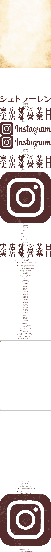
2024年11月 (25, 309)
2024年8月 (25, 314)
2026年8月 (25, 283)
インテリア (23, 231)
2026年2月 (25, 293)
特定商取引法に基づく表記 (25, 549)
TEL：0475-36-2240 (25, 264)
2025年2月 (25, 304)
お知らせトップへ (25, 482)
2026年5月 (25, 288)
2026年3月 (25, 291)
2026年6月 (25, 286)
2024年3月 (25, 322)
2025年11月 (25, 296)
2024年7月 (25, 315)
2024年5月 (25, 319)
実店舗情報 (25, 280)
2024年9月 (25, 312)
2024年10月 (25, 310)
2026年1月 (25, 294)
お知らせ (27, 273)
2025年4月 (25, 301)
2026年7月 (25, 285)
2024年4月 (25, 320)
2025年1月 (25, 306)
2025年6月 (25, 299)
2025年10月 (25, 298)
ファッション (24, 240)
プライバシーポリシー (25, 548)
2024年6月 (25, 317)
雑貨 (22, 234)
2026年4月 (25, 290)
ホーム (21, 273)
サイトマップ (25, 546)
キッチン (23, 237)
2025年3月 (25, 302)
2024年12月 (25, 307)
